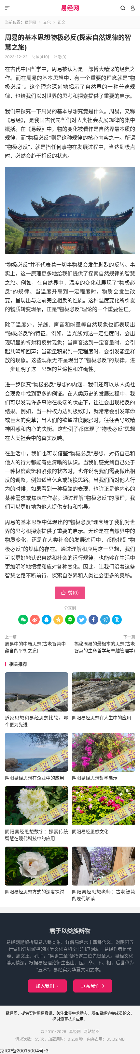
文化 (47, 22)
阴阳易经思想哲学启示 (95, 778)
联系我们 (92, 986)
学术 (76, 1013)
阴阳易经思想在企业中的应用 (34, 778)
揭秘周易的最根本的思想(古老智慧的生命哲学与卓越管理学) (104, 647)
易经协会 (107, 1013)
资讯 (48, 1013)
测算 (64, 1019)
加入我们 (47, 986)
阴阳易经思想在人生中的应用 (101, 717)
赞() (70, 592)
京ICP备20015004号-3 (24, 1050)
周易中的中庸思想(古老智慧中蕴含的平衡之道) (35, 647)
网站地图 (91, 1031)
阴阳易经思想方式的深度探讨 (34, 891)
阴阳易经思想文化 (90, 831)
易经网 (70, 8)
